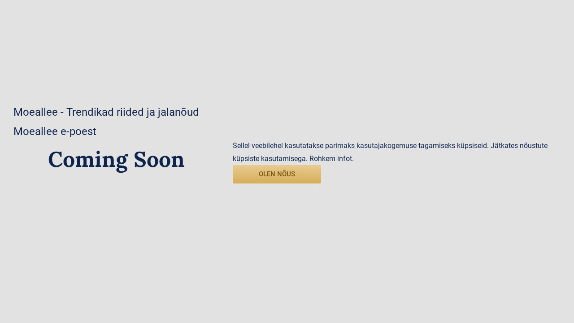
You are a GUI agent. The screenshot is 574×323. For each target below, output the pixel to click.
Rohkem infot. (331, 158)
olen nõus (277, 174)
